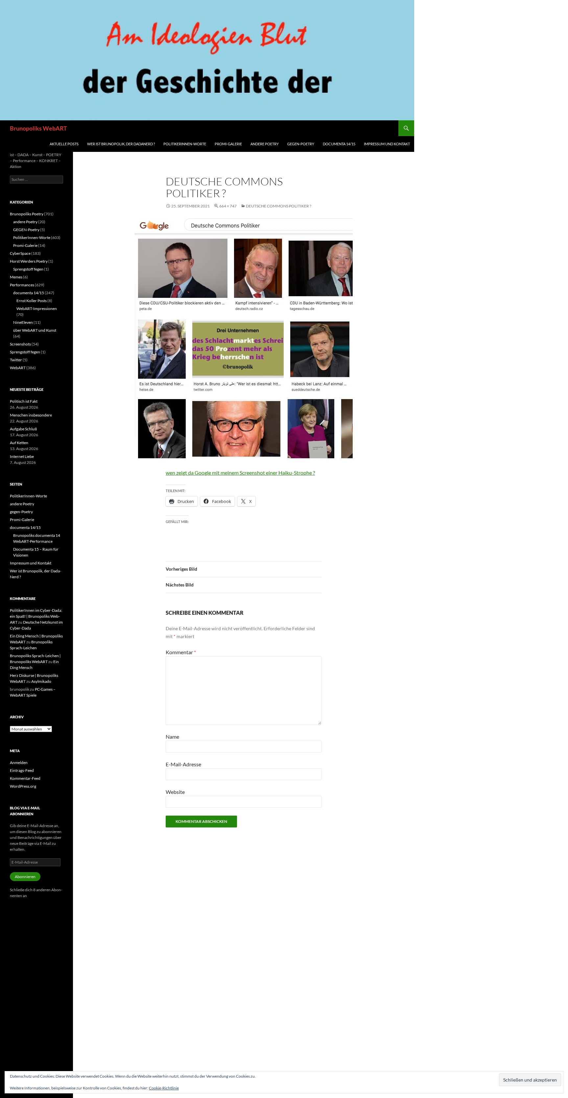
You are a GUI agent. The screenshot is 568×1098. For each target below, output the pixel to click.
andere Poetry (264, 144)
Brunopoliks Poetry (26, 213)
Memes (16, 276)
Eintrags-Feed (22, 770)
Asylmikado (41, 681)
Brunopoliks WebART (38, 128)
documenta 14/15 (339, 144)
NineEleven (23, 322)
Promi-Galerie (228, 144)
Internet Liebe (22, 456)
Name (172, 736)
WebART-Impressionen (36, 308)
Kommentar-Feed (25, 778)
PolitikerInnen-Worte (184, 144)
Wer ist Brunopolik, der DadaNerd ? (121, 144)
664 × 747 (228, 205)
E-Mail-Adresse (183, 764)
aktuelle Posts (64, 144)
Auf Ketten (19, 442)
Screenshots (20, 344)
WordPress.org (23, 786)
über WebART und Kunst (34, 330)
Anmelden (19, 762)
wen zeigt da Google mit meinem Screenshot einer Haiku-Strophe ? (240, 472)
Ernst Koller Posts (31, 300)
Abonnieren (25, 876)
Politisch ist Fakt (23, 401)
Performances (22, 284)
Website (175, 792)
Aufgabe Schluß (23, 428)
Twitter (16, 359)
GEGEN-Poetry (26, 229)
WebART (18, 367)
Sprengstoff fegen (28, 269)
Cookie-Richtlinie (164, 1088)
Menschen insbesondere (31, 415)
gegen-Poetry (300, 144)
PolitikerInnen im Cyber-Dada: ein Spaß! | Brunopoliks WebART (36, 616)
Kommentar (181, 652)
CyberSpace (20, 253)
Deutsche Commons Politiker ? (278, 205)
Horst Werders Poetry (29, 261)
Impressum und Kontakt (387, 144)
